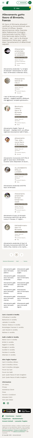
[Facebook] (4, 403)
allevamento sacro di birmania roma (23, 298)
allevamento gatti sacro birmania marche (9, 298)
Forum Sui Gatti (7, 372)
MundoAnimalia (17, 418)
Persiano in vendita (8, 352)
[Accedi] (30, 2)
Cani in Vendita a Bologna (10, 367)
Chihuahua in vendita (9, 317)
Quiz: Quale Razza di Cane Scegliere (14, 375)
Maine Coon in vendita (9, 339)
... (21, 261)
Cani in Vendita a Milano (10, 362)
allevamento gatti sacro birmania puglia (23, 270)
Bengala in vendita (8, 347)
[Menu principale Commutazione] (3, 2)
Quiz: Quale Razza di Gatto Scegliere (14, 377)
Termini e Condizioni (9, 395)
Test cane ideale (7, 400)
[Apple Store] (24, 411)
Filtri (23, 8)
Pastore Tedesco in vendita (11, 325)
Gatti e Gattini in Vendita (10, 337)
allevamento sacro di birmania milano (23, 277)
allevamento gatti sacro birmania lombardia (9, 277)
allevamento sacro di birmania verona (23, 291)
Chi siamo (5, 384)
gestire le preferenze (19, 431)
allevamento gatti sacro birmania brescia (9, 291)
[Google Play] (8, 411)
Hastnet (18, 416)
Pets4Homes (10, 416)
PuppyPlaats (6, 418)
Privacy (4, 387)
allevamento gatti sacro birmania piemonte (23, 284)
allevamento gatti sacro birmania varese (9, 305)
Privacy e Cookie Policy (20, 430)
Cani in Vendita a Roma (9, 364)
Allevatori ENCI (7, 397)
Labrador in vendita (8, 322)
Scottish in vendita (8, 350)
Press (4, 392)
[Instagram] (8, 403)
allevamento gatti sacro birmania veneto (9, 284)
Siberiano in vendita (8, 355)
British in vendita (7, 342)
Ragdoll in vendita (8, 345)
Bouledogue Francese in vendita (12, 327)
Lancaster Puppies (21, 421)
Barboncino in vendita (9, 320)
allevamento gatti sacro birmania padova (9, 270)
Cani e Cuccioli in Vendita (10, 314)
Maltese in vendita (8, 332)
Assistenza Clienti (8, 389)
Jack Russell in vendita (10, 330)
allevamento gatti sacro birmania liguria (23, 305)
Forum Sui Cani (7, 370)
